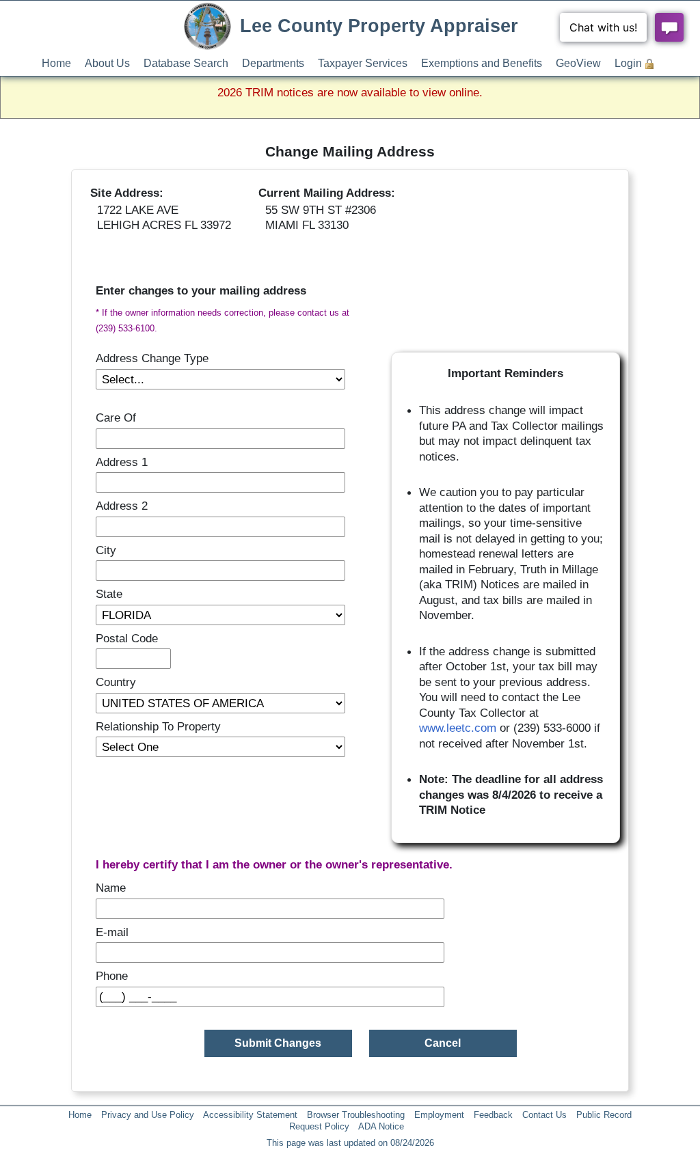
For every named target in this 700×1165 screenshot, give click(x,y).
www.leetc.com (457, 728)
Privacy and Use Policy (147, 1115)
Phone (112, 976)
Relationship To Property (158, 726)
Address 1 (122, 462)
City (106, 550)
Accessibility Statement (250, 1115)
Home (56, 63)
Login (628, 63)
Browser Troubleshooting (356, 1115)
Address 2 (122, 505)
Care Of (116, 417)
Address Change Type (152, 358)
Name (111, 887)
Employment (439, 1115)
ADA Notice (381, 1126)
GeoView (578, 63)
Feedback (493, 1115)
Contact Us (544, 1115)
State (109, 594)
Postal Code (127, 638)
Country (116, 682)
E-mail (112, 932)
